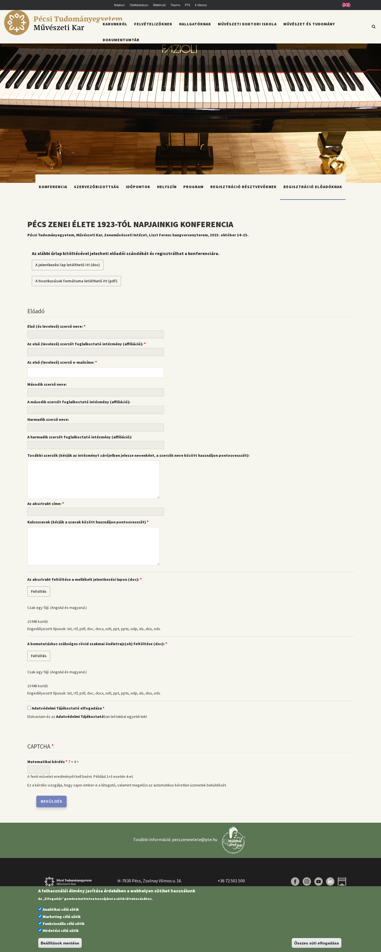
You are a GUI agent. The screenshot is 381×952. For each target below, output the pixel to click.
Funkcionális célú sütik (64, 923)
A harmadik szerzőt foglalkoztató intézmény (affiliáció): (79, 436)
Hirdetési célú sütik (61, 930)
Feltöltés (39, 591)
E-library (201, 5)
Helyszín (167, 186)
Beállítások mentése (60, 943)
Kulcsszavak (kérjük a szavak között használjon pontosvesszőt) (86, 521)
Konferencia (53, 186)
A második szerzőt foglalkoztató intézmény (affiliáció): (78, 401)
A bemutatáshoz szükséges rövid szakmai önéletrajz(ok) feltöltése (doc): (96, 643)
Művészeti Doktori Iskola (247, 23)
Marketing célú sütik (62, 916)
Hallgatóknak (195, 23)
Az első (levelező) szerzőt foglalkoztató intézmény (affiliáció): (85, 343)
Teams (175, 5)
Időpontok (138, 186)
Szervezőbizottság (96, 186)
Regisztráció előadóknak (312, 186)
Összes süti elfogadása (316, 943)
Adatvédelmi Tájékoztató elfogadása (67, 708)
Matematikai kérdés (46, 761)
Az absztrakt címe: (44, 503)
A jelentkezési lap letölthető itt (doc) (67, 264)
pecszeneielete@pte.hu (194, 839)
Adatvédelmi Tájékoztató (80, 716)
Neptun (119, 5)
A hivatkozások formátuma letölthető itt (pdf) (76, 280)
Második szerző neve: (47, 384)
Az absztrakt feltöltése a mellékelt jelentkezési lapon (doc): (83, 579)
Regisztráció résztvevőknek (243, 186)
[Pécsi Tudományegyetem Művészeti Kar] (63, 33)
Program (193, 186)
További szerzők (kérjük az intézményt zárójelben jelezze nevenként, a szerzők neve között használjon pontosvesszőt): (138, 455)
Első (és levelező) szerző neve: (55, 326)
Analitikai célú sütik (61, 909)
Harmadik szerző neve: (48, 419)
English (344, 5)
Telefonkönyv (138, 5)
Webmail (159, 5)
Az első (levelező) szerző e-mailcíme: (60, 362)
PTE (187, 5)
